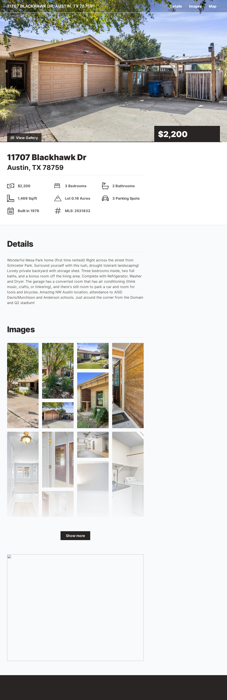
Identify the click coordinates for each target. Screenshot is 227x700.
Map (212, 6)
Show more (75, 535)
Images (195, 6)
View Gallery (27, 137)
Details (176, 6)
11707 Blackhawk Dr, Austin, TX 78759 (50, 6)
